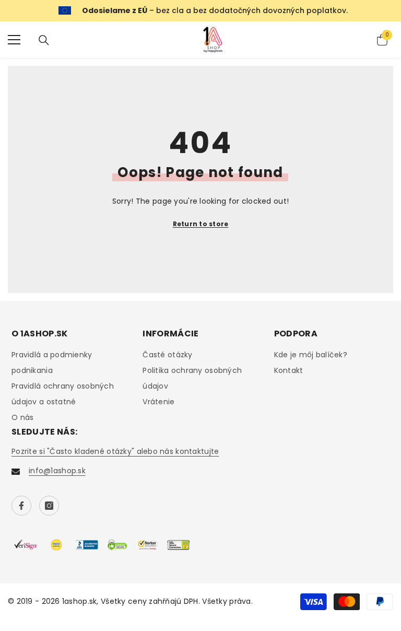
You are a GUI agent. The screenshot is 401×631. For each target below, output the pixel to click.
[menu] (14, 39)
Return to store (201, 223)
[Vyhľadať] (44, 40)
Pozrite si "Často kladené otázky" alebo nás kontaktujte (115, 451)
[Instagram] (49, 506)
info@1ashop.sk (57, 470)
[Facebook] (21, 506)
